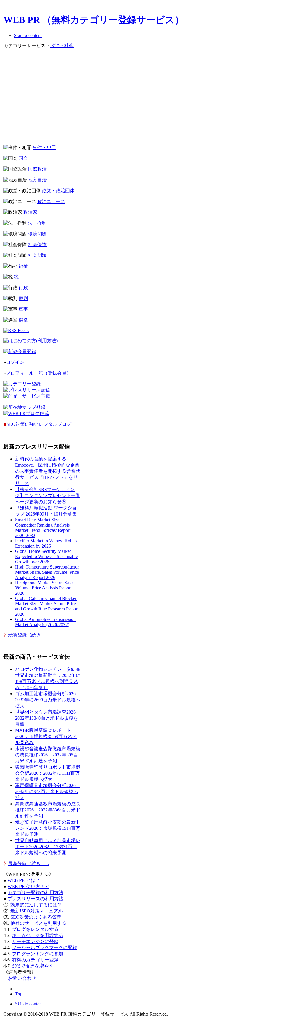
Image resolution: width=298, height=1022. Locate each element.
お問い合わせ (22, 978)
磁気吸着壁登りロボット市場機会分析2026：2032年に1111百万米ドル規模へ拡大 (47, 773)
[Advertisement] (110, 99)
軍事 (23, 309)
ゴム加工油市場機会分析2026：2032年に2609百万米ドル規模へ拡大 (47, 699)
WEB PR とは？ (24, 880)
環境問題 (37, 233)
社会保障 (37, 244)
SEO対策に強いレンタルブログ (38, 424)
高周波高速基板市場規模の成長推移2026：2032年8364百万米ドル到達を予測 (47, 809)
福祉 (23, 266)
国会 (23, 158)
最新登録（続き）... (28, 634)
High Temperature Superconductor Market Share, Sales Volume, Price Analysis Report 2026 (47, 572)
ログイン (15, 362)
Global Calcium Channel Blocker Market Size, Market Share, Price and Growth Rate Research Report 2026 (47, 606)
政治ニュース (51, 201)
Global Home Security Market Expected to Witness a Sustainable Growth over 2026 (46, 556)
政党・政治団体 (58, 190)
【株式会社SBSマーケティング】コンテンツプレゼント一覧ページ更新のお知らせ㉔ (47, 495)
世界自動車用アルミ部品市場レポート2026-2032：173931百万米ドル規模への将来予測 (47, 846)
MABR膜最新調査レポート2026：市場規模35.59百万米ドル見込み (46, 736)
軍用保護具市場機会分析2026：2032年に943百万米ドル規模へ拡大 (47, 791)
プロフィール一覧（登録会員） (38, 372)
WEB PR (28, 886)
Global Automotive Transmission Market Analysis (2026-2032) (45, 622)
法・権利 (37, 222)
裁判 (23, 298)
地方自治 (37, 179)
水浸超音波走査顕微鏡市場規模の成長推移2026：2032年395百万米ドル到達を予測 (47, 754)
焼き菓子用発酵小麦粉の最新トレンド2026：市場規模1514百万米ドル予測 (47, 828)
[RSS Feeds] (16, 330)
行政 (23, 287)
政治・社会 (62, 45)
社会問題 (37, 255)
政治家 (30, 212)
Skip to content (28, 35)
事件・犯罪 (44, 147)
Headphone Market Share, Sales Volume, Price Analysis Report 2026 (44, 588)
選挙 (23, 319)
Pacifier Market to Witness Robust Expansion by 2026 (46, 543)
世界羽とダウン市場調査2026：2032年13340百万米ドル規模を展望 (47, 718)
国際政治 (37, 169)
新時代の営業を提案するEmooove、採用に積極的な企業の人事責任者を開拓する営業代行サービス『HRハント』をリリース (47, 471)
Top (18, 993)
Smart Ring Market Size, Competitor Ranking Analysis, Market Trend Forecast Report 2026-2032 (43, 527)
